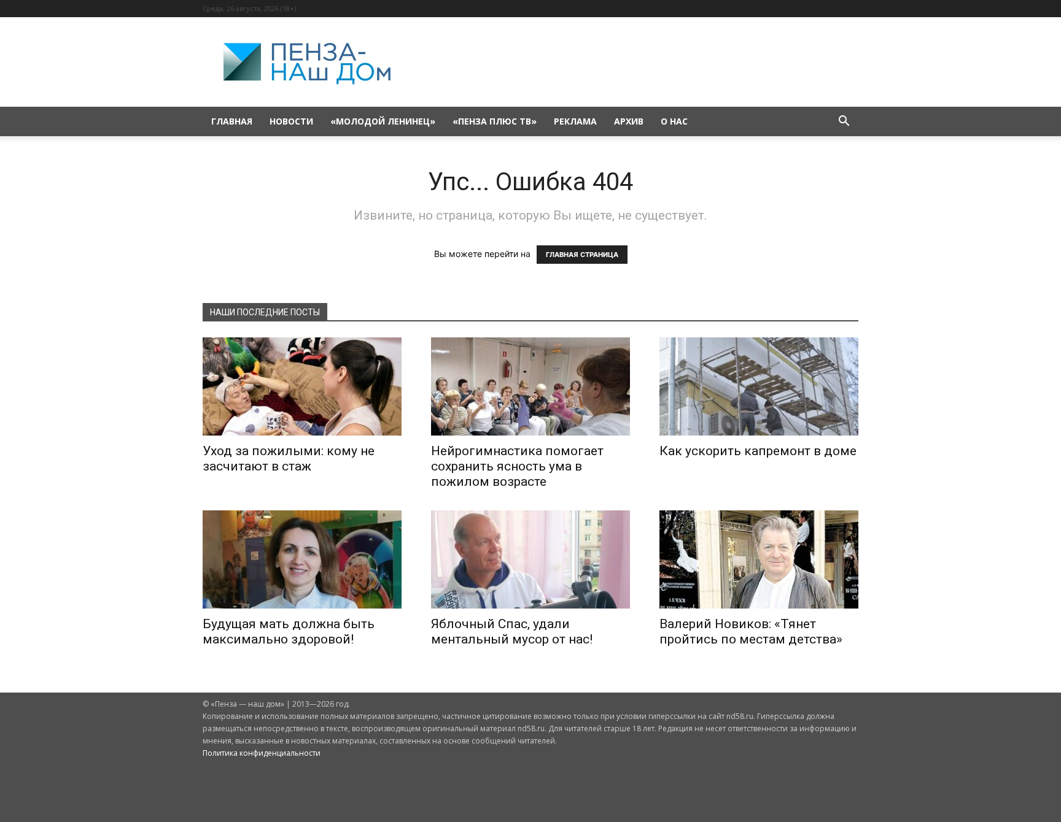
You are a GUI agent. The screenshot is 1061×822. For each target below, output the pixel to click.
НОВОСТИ (291, 121)
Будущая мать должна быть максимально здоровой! (289, 631)
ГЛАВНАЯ (231, 121)
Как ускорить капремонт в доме (758, 451)
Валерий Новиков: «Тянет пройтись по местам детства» (750, 631)
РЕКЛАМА (575, 121)
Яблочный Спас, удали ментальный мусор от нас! (512, 631)
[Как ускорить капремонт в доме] (758, 386)
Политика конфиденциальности (262, 753)
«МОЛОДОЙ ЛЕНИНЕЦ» (382, 121)
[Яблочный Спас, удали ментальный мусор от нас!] (530, 559)
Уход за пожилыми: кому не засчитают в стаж (289, 459)
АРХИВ (628, 121)
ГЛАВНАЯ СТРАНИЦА (582, 254)
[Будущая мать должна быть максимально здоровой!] (302, 559)
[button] (843, 122)
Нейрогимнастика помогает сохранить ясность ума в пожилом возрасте (517, 466)
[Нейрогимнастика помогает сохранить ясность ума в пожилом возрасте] (530, 386)
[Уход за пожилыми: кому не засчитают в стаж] (302, 386)
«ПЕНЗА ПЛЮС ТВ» (495, 121)
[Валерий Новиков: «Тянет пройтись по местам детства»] (758, 559)
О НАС (674, 121)
